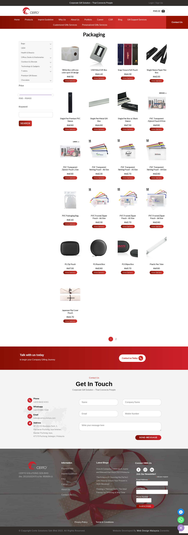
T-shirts (24, 71)
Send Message (148, 437)
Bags (23, 43)
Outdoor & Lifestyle (29, 62)
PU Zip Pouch (70, 264)
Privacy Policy (81, 522)
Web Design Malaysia (148, 531)
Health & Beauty (27, 52)
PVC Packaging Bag (70, 215)
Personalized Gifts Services (94, 25)
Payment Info (67, 469)
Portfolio (88, 20)
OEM (23, 48)
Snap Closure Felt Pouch (128, 70)
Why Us (62, 20)
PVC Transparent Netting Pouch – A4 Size (156, 168)
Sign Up (159, 3)
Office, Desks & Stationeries (32, 57)
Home (17, 20)
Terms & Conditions (105, 522)
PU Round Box (99, 264)
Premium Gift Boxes (29, 75)
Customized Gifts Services (65, 25)
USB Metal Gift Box (99, 70)
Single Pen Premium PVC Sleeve (70, 119)
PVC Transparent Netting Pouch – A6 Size (99, 168)
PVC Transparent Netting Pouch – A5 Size (128, 168)
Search (25, 123)
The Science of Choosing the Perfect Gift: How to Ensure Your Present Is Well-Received (112, 480)
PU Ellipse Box (128, 264)
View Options (70, 81)
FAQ (63, 479)
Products (29, 20)
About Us (75, 20)
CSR (110, 20)
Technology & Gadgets (30, 66)
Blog (120, 20)
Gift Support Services (137, 20)
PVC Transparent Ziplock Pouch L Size (70, 168)
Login (151, 3)
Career (100, 20)
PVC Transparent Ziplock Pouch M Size (156, 119)
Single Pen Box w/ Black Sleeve (128, 119)
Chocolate (25, 80)
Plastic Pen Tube (156, 264)
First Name (140, 488)
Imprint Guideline (45, 20)
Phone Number (142, 497)
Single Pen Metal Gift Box (99, 119)
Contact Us (66, 495)
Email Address (142, 479)
